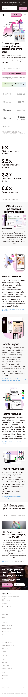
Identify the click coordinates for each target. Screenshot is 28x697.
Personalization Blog (8, 645)
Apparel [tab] (5, 515)
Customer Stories (7, 642)
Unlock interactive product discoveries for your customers (11, 379)
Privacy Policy (6, 676)
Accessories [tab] (21, 515)
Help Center (5, 648)
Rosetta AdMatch (7, 625)
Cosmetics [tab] (13, 515)
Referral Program (7, 668)
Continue (23, 8)
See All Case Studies (18, 561)
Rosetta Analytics (7, 632)
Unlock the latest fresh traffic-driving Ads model (13, 309)
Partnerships (5, 665)
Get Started (19, 585)
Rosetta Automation (7, 635)
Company (4, 662)
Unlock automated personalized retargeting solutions (11, 497)
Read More (5, 561)
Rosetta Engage (6, 629)
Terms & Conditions (7, 679)
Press (3, 659)
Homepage (5, 614)
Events (4, 651)
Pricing (4, 617)
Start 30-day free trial (14, 73)
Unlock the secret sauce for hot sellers (11, 442)
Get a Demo (16, 15)
